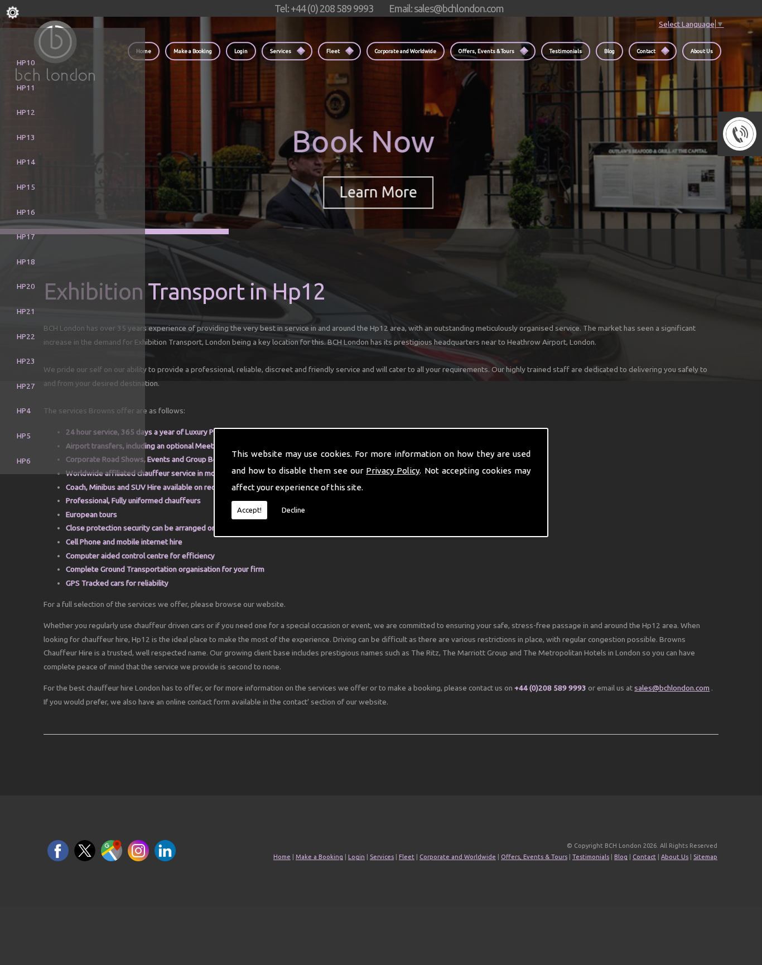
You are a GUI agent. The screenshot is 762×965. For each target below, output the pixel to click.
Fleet (333, 51)
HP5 (24, 435)
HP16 (26, 212)
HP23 (26, 360)
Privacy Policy (392, 470)
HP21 (26, 311)
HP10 (26, 62)
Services (280, 51)
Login (241, 51)
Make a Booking (192, 51)
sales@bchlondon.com (672, 687)
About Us (702, 51)
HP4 (24, 410)
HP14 (26, 161)
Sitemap (705, 856)
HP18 (26, 261)
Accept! (249, 510)
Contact (646, 51)
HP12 (26, 112)
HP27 (26, 386)
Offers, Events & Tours (486, 51)
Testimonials (565, 51)
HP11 (26, 87)
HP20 (26, 286)
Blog (609, 51)
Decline (293, 510)
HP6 (24, 460)
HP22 (26, 336)
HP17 (26, 236)
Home (282, 856)
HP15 (26, 186)
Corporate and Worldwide (405, 51)
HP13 (26, 137)
